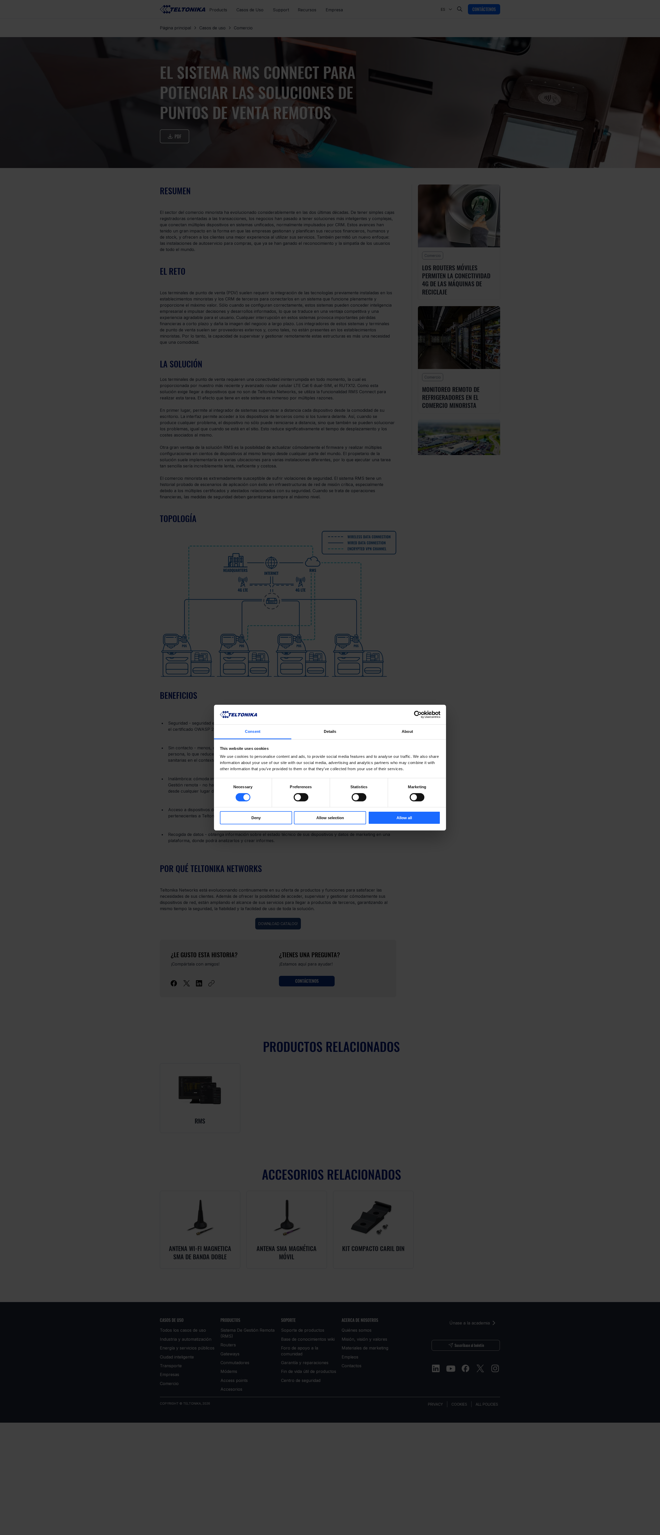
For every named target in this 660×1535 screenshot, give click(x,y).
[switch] (301, 797)
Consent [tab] (252, 731)
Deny (256, 818)
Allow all (404, 818)
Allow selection (330, 818)
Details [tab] (330, 731)
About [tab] (407, 731)
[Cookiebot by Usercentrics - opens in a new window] (417, 714)
